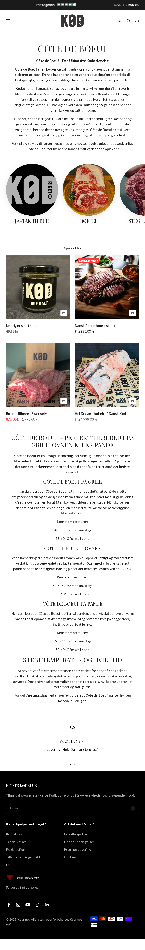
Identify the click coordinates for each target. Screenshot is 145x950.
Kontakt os (14, 834)
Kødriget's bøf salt (21, 326)
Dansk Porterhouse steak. (95, 326)
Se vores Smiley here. (22, 887)
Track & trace (16, 842)
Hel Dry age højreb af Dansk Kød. (101, 414)
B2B (9, 865)
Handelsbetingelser (79, 842)
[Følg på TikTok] (37, 904)
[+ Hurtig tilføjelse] (63, 313)
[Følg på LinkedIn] (47, 904)
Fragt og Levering (77, 849)
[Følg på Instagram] (18, 904)
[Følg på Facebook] (8, 904)
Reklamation (15, 849)
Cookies (70, 857)
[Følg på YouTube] (27, 904)
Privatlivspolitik (76, 834)
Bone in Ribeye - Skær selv (26, 414)
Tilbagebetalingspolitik (23, 857)
